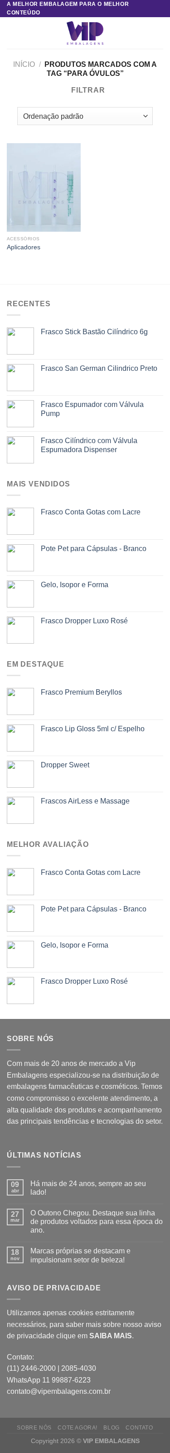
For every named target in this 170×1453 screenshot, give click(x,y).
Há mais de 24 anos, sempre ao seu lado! (88, 1188)
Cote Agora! (77, 1428)
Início (24, 64)
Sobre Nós (34, 1428)
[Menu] (12, 33)
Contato (139, 1428)
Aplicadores (23, 247)
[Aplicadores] (44, 187)
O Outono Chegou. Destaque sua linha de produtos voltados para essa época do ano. (96, 1221)
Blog (111, 1428)
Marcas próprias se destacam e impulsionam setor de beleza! (80, 1255)
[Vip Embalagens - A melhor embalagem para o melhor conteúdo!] (85, 33)
